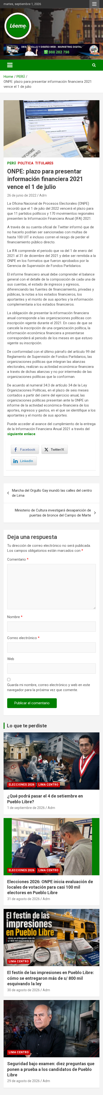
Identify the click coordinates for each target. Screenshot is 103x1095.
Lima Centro (48, 784)
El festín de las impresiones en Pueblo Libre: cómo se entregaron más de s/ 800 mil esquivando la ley (50, 978)
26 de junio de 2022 (21, 195)
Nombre (15, 617)
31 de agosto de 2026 (23, 899)
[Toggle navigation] (10, 65)
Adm (43, 195)
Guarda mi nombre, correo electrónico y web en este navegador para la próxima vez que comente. (48, 687)
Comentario (18, 559)
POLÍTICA (25, 163)
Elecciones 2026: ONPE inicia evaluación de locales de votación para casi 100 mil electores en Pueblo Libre (50, 887)
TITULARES (44, 163)
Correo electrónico (23, 638)
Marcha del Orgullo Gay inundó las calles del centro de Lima (52, 493)
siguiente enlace (21, 434)
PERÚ (11, 163)
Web (10, 659)
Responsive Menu (94, 4)
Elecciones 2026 (21, 784)
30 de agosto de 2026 (23, 990)
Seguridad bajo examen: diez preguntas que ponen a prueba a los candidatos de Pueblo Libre (50, 1069)
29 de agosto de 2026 (23, 1081)
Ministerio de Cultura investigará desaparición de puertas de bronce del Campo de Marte (53, 512)
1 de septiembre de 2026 (26, 808)
